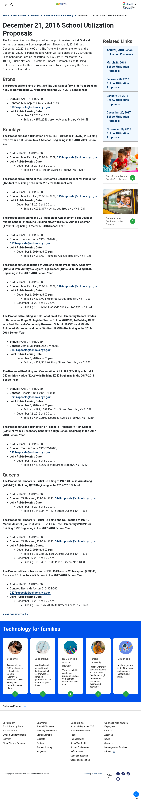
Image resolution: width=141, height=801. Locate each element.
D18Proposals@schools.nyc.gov (77, 286)
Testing (40, 743)
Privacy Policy (96, 774)
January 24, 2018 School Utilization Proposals (118, 100)
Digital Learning (44, 735)
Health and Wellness (80, 730)
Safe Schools (76, 751)
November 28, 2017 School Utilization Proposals (119, 133)
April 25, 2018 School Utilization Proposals (120, 52)
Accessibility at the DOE (82, 726)
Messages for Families (115, 747)
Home (6, 15)
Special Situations (79, 755)
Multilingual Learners (47, 730)
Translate (127, 8)
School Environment (80, 747)
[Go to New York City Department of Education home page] (69, 3)
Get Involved (19, 15)
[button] (136, 794)
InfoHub (119, 751)
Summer (7, 739)
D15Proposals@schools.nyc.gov (77, 196)
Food (72, 735)
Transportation (77, 739)
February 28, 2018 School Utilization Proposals (118, 83)
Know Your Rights (78, 743)
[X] (128, 774)
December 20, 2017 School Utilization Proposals (119, 116)
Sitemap (87, 774)
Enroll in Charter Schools (14, 735)
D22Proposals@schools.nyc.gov (30, 397)
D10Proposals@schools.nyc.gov (30, 107)
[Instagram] (123, 774)
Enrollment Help (10, 730)
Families (35, 15)
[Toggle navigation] (6, 4)
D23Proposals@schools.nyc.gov (30, 452)
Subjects (41, 739)
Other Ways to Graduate (14, 743)
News (107, 739)
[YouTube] (118, 779)
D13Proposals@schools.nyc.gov (77, 157)
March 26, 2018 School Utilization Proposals (118, 66)
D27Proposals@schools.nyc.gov (30, 592)
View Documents (15, 614)
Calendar (108, 743)
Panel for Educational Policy (58, 15)
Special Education (45, 726)
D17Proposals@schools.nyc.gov (30, 243)
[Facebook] (118, 774)
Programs (41, 751)
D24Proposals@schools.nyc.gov (75, 498)
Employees (109, 726)
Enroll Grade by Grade (13, 726)
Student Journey (44, 747)
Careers (108, 730)
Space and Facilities (80, 760)
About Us (108, 735)
